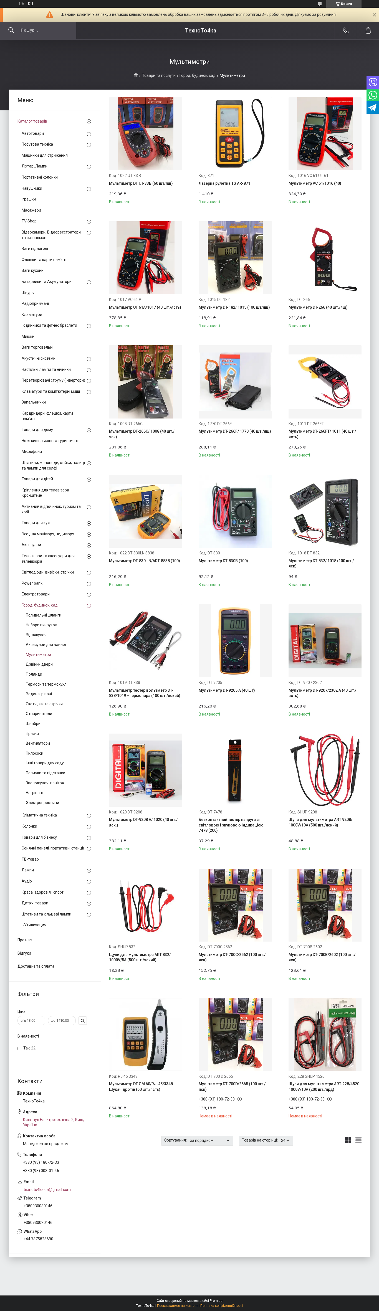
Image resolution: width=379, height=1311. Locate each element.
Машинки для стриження (45, 155)
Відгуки (24, 953)
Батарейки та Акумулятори (47, 281)
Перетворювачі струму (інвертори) (53, 380)
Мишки (28, 336)
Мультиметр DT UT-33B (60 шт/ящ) (141, 183)
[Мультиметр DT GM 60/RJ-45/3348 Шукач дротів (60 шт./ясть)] (145, 1034)
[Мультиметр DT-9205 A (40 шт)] (235, 640)
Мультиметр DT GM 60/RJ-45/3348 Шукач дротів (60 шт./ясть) (141, 1087)
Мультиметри (38, 654)
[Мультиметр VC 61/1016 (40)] (325, 133)
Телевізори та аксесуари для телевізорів (48, 559)
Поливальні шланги (43, 615)
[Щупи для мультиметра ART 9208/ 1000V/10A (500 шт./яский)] (325, 770)
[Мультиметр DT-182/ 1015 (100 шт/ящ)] (235, 257)
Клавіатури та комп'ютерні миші (51, 391)
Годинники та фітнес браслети (49, 325)
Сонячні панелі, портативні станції (53, 848)
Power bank (32, 583)
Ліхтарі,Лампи (34, 166)
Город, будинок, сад (198, 75)
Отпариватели (39, 713)
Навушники (32, 188)
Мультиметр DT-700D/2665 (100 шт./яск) (232, 1087)
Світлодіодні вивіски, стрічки (48, 572)
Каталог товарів (32, 121)
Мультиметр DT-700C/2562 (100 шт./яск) (232, 957)
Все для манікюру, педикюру (48, 534)
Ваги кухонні (33, 270)
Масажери (31, 210)
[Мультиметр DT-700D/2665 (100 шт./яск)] (235, 1034)
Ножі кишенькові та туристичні (50, 440)
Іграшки (29, 199)
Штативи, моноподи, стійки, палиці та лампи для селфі (53, 465)
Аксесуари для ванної (46, 644)
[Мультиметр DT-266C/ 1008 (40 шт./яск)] (145, 381)
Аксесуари (31, 544)
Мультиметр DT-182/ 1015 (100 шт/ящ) (234, 307)
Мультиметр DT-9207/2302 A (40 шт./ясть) (322, 693)
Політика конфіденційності (221, 1306)
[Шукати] (11, 30)
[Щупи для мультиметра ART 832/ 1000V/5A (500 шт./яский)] (145, 905)
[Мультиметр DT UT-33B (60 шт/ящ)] (145, 133)
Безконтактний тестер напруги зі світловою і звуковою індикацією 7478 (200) (231, 825)
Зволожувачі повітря (45, 783)
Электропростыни (42, 802)
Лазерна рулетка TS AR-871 (224, 183)
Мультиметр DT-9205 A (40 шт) (227, 690)
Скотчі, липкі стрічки (44, 704)
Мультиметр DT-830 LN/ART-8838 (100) (144, 561)
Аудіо (27, 881)
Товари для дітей (37, 479)
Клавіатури (32, 314)
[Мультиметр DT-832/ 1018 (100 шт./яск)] (325, 511)
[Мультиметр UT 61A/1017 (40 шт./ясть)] (145, 257)
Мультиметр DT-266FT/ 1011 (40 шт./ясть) (322, 434)
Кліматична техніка (39, 815)
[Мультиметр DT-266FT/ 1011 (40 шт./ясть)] (325, 381)
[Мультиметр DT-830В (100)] (235, 511)
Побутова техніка (37, 144)
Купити (127, 197)
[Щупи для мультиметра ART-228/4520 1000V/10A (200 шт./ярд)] (325, 1034)
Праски (32, 733)
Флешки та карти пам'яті (44, 259)
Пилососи (34, 753)
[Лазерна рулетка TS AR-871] (235, 133)
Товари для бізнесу (39, 837)
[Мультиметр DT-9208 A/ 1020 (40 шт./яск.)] (145, 770)
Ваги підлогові (35, 248)
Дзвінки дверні (40, 664)
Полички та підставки (45, 773)
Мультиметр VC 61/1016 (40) (315, 183)
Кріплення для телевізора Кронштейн (45, 493)
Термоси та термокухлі (46, 684)
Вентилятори (38, 743)
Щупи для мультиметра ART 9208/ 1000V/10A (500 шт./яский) (320, 822)
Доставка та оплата (35, 966)
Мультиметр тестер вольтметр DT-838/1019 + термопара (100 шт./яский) (144, 693)
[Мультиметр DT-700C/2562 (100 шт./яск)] (235, 905)
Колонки (29, 826)
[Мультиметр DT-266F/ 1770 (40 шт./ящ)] (235, 381)
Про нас (24, 940)
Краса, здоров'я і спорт (43, 892)
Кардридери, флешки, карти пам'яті (47, 416)
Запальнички (34, 402)
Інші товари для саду (45, 763)
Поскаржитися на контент (177, 1306)
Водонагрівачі (39, 694)
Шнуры (28, 292)
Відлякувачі (36, 635)
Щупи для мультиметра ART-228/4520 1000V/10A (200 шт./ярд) (324, 1087)
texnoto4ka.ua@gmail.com (47, 1189)
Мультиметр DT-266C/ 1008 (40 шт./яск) (142, 434)
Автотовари (33, 133)
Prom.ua (216, 1301)
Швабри (33, 723)
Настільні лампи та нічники (46, 369)
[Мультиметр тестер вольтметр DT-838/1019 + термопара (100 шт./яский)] (145, 640)
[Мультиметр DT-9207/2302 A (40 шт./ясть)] (325, 640)
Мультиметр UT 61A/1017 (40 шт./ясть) (145, 307)
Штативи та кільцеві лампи (46, 914)
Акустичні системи (38, 358)
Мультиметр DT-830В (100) (223, 561)
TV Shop (29, 221)
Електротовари (36, 594)
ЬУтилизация (34, 925)
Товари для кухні (37, 523)
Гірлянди (34, 674)
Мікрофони (32, 451)
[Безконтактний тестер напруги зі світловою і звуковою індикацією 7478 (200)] (235, 770)
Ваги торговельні (37, 347)
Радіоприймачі (35, 303)
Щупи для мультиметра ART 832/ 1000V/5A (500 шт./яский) (140, 957)
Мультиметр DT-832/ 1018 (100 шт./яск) (321, 564)
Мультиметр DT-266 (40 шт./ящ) (318, 307)
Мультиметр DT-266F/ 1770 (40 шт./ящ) (235, 431)
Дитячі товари (35, 903)
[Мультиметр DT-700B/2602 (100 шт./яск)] (325, 905)
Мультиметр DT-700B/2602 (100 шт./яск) (322, 957)
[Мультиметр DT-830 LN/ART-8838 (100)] (145, 511)
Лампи (28, 870)
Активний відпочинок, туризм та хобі (51, 509)
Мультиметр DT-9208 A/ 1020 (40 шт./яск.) (143, 822)
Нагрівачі (34, 792)
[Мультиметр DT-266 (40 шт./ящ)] (325, 257)
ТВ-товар (30, 859)
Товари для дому (37, 429)
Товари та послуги (159, 75)
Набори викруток (41, 625)
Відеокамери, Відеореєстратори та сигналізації (51, 235)
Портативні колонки (40, 177)
